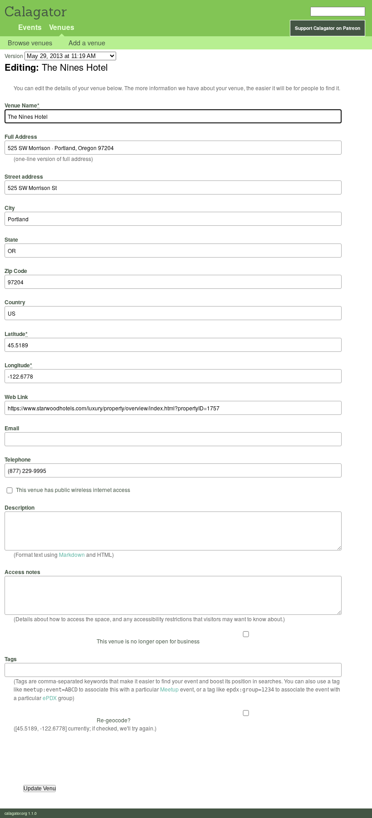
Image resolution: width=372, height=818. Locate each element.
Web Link (16, 396)
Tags (11, 658)
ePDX (50, 697)
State (11, 239)
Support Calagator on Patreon (327, 28)
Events (30, 27)
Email (12, 428)
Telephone (18, 459)
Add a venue (87, 43)
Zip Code (16, 271)
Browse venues (30, 43)
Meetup (169, 689)
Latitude (16, 333)
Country (15, 302)
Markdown (72, 554)
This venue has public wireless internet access (73, 489)
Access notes (22, 572)
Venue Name (22, 105)
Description (19, 507)
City (10, 208)
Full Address (21, 136)
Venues (61, 27)
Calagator (35, 12)
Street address (24, 176)
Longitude (18, 365)
